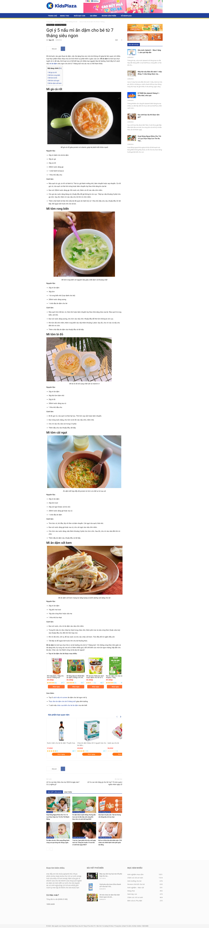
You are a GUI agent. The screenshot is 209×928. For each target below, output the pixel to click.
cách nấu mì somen (60, 697)
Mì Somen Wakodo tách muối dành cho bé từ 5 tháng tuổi (95, 677)
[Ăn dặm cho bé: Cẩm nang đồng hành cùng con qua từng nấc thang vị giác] (58, 830)
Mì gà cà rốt (52, 72)
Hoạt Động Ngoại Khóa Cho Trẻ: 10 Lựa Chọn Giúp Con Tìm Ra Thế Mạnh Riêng (57, 817)
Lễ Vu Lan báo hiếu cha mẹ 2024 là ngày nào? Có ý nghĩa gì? (62, 783)
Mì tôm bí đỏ (52, 78)
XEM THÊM (68, 792)
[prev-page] (47, 849)
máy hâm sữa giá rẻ (72, 878)
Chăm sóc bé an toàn (79, 837)
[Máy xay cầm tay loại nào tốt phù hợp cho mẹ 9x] (92, 876)
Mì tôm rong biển (54, 75)
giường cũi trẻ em (63, 885)
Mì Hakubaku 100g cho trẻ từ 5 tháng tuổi (55, 676)
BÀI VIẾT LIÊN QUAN (55, 792)
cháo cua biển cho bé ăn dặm (67, 705)
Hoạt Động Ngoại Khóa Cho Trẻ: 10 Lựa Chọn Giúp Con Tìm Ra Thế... (149, 138)
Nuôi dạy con (79, 16)
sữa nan (75, 887)
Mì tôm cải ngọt (53, 80)
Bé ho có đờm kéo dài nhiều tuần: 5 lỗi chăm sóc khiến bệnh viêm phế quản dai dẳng (110, 843)
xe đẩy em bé (53, 874)
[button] (160, 16)
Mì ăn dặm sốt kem (55, 83)
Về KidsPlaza (126, 16)
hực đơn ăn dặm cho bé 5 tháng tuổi (63, 701)
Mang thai (64, 16)
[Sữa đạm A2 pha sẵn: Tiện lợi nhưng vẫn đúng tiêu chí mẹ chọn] (110, 805)
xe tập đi (57, 887)
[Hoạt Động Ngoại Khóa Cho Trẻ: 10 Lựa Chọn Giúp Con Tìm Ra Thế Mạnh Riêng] (58, 805)
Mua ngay (56, 687)
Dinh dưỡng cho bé (71, 22)
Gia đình (93, 16)
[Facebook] (63, 49)
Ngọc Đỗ (51, 40)
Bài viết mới (50, 837)
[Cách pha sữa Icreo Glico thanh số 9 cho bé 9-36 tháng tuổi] (90, 887)
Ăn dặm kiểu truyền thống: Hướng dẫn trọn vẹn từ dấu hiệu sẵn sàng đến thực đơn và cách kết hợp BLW (84, 817)
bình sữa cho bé (54, 880)
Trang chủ (49, 22)
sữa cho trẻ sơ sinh (68, 876)
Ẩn (60, 68)
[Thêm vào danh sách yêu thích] (63, 683)
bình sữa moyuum (69, 880)
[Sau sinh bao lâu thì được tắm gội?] (131, 117)
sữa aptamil (64, 874)
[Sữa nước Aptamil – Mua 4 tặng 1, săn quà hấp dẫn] (131, 52)
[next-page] (51, 849)
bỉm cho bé (66, 887)
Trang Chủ (52, 16)
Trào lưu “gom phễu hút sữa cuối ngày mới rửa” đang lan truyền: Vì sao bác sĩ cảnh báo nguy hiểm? (84, 843)
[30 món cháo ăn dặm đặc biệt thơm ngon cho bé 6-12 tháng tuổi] (92, 897)
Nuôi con (49, 812)
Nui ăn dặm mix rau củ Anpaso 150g (114, 676)
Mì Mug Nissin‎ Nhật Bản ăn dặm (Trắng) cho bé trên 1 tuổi (75, 677)
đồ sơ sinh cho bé (67, 883)
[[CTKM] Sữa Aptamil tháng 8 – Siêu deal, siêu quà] (131, 95)
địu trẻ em (58, 878)
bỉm (49, 876)
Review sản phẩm (109, 16)
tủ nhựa (74, 874)
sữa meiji (55, 876)
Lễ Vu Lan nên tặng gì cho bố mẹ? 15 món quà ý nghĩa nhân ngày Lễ (104, 783)
